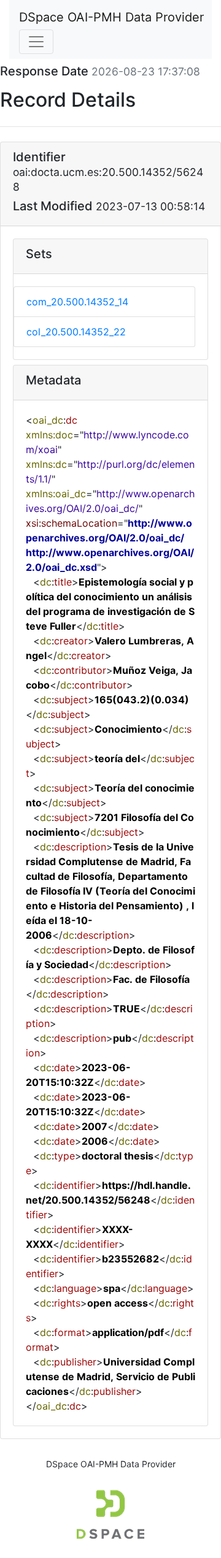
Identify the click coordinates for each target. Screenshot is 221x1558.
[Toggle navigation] (36, 41)
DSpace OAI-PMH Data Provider (111, 17)
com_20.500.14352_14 (77, 302)
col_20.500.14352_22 (76, 332)
